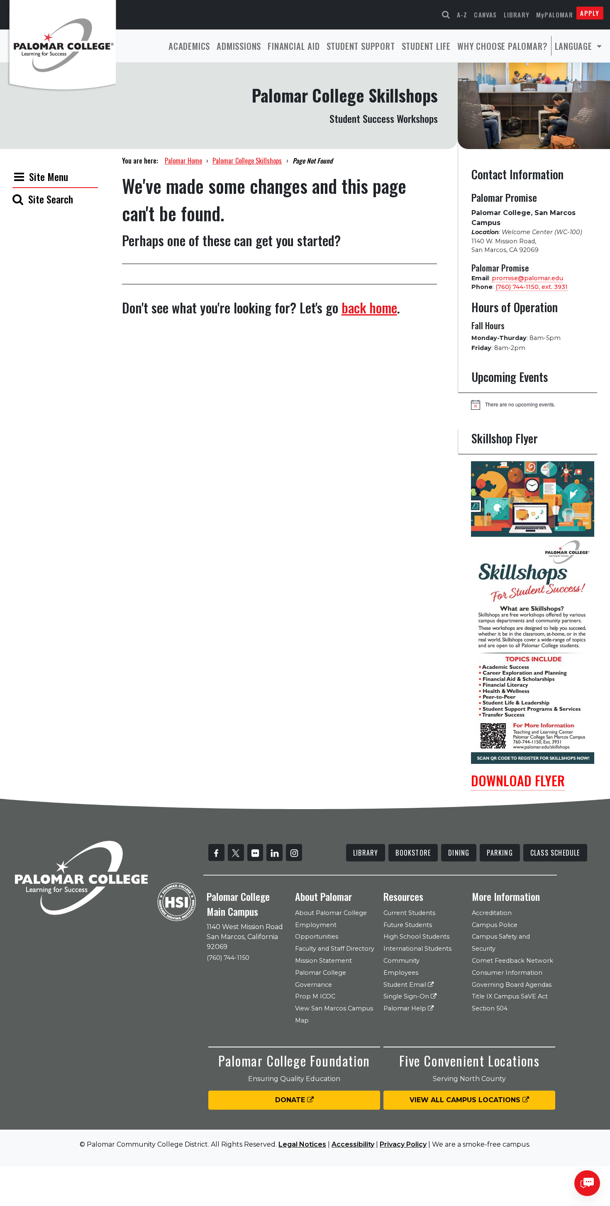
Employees (400, 972)
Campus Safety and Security (501, 942)
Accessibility (353, 1144)
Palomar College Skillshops (247, 161)
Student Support (361, 45)
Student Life (426, 45)
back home (369, 307)
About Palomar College (331, 913)
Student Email (405, 984)
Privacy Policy (403, 1144)
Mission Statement (323, 960)
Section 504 (490, 1008)
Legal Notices (302, 1144)
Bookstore (413, 853)
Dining (458, 853)
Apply (589, 12)
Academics (189, 45)
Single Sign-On (407, 996)
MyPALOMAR (554, 14)
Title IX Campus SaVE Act (510, 996)
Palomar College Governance (320, 978)
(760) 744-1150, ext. (531, 287)
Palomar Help (405, 1008)
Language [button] (575, 45)
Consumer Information (507, 972)
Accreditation (492, 913)
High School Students (416, 936)
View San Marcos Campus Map (334, 1014)
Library (516, 14)
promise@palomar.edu (527, 278)
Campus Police (494, 925)
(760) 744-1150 (228, 957)
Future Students (407, 925)
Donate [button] (291, 1100)
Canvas (485, 14)
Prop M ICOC (315, 996)
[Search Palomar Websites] (446, 15)
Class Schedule (555, 853)
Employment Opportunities (316, 931)
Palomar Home (183, 161)
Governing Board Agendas (511, 984)
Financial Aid (294, 45)
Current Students (409, 913)
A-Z (462, 14)
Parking (499, 853)
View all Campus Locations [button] (466, 1100)
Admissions (239, 45)
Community (401, 960)
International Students (417, 948)
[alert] (534, 405)
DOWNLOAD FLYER (518, 780)
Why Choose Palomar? (502, 45)
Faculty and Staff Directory (334, 948)
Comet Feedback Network (512, 960)
